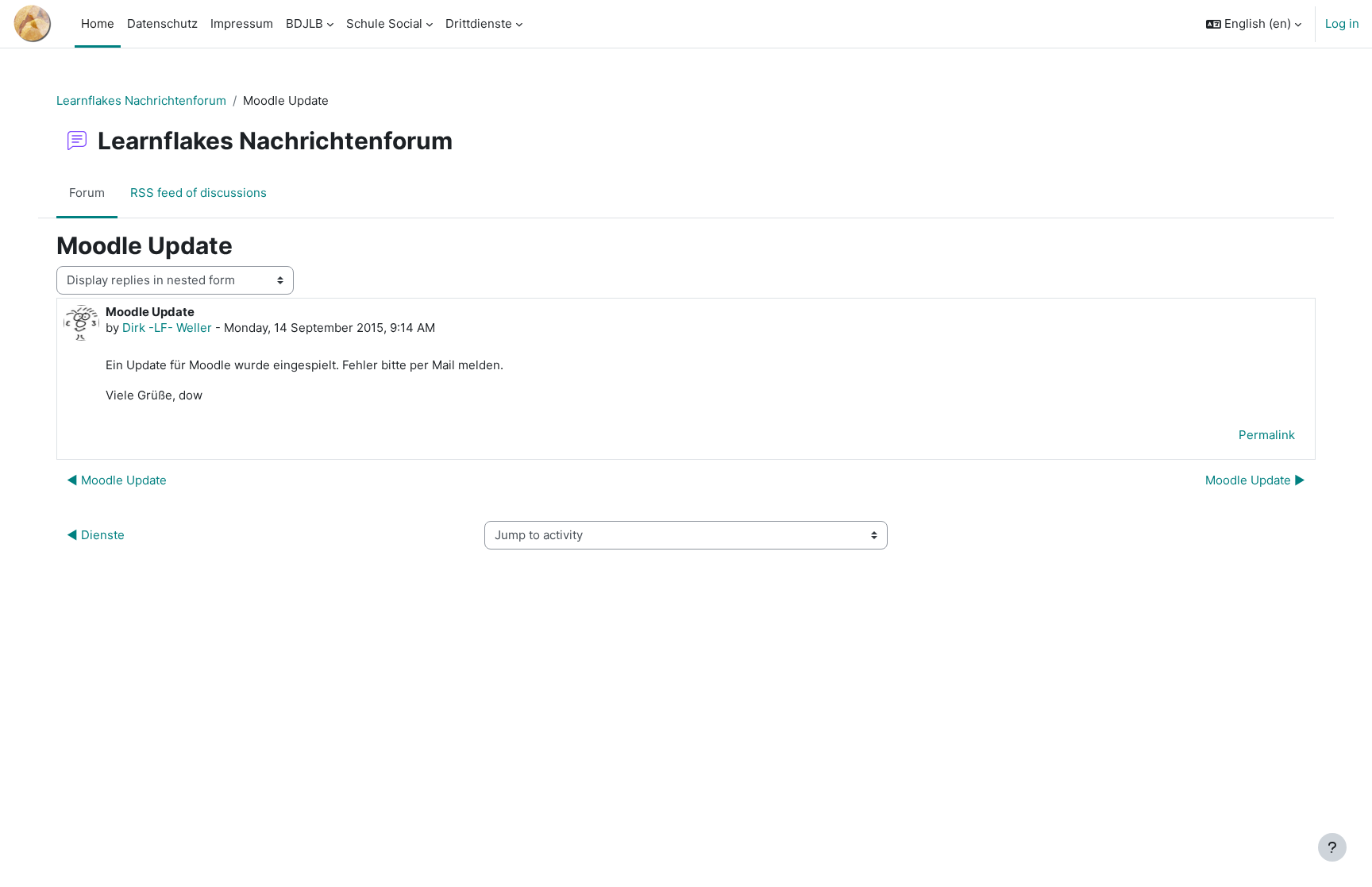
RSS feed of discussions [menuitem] (198, 192)
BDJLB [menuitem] (304, 23)
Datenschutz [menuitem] (162, 23)
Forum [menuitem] (87, 192)
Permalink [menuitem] (1267, 434)
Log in (1342, 23)
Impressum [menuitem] (241, 23)
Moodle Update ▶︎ (1255, 480)
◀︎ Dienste (96, 534)
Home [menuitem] (97, 23)
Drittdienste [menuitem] (478, 23)
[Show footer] (1332, 847)
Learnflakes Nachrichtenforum (141, 100)
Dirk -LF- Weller (167, 327)
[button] (1254, 24)
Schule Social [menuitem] (384, 23)
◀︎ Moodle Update (117, 480)
